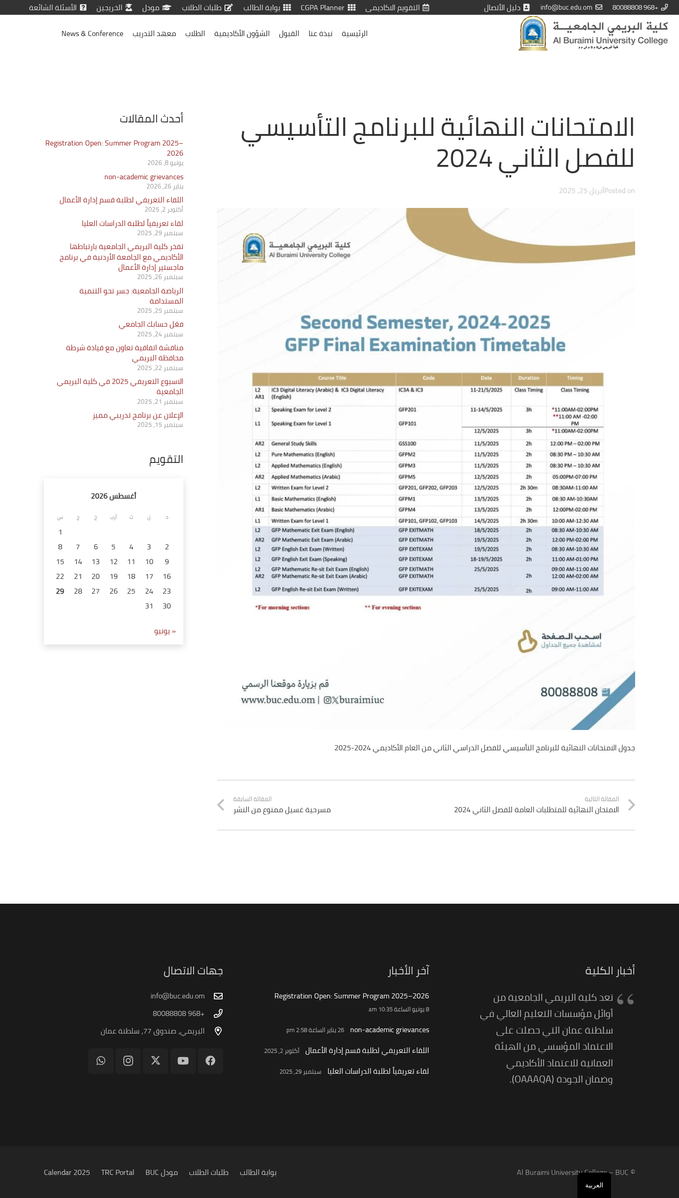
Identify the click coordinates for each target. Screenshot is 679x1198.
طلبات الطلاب (209, 1172)
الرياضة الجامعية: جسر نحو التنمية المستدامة (131, 296)
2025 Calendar (67, 1172)
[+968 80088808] (214, 1013)
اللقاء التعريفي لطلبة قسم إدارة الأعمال (121, 200)
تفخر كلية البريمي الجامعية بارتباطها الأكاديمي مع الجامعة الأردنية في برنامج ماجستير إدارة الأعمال (121, 256)
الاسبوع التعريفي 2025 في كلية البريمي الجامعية (120, 386)
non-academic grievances (143, 176)
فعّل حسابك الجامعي (151, 324)
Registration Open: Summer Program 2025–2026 (114, 148)
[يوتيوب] (183, 1061)
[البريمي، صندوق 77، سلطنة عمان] (214, 1031)
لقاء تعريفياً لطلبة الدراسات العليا (132, 223)
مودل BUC (162, 1172)
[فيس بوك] (210, 1061)
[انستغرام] (128, 1061)
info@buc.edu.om (178, 996)
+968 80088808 (179, 1013)
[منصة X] (155, 1061)
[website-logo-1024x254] (593, 33)
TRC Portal (117, 1172)
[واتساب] (101, 1061)
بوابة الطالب (258, 1172)
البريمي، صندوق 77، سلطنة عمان (153, 1031)
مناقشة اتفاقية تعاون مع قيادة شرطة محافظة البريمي (124, 353)
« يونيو (165, 631)
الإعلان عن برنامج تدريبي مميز (137, 415)
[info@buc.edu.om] (214, 995)
